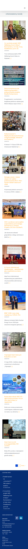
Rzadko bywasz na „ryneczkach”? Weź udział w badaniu (7, 481)
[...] (10, 58)
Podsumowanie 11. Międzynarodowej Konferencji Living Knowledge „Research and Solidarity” (13, 136)
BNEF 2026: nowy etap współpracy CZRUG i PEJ (12, 314)
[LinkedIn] (21, 518)
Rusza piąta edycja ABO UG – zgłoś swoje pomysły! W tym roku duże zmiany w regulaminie (13, 399)
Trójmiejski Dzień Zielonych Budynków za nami (12, 356)
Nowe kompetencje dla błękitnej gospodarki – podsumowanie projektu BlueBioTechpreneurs (12, 91)
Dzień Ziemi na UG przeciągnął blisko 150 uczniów (11, 444)
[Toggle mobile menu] (25, 8)
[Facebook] (17, 518)
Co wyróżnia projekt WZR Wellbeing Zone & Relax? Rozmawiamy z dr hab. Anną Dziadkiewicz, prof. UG (13, 46)
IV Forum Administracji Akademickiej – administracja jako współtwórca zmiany (13, 269)
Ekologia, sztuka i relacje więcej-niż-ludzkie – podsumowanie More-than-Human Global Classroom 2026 (13, 180)
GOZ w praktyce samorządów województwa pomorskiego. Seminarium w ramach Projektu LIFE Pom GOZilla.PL (14, 224)
